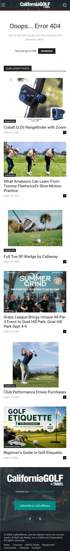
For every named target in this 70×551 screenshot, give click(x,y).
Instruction (10, 175)
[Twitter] (40, 519)
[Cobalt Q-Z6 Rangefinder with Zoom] (35, 99)
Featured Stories (12, 446)
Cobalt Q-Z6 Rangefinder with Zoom (35, 127)
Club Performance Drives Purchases (35, 392)
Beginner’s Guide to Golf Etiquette (33, 452)
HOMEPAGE (47, 51)
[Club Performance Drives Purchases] (35, 364)
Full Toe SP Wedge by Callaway (31, 256)
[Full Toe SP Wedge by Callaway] (35, 228)
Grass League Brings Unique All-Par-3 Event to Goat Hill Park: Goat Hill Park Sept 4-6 (35, 322)
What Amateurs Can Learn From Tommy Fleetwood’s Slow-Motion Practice (32, 186)
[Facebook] (30, 519)
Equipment (10, 121)
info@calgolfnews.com (41, 491)
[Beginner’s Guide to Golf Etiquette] (35, 427)
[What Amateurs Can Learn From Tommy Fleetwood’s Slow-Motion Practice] (35, 159)
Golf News (9, 310)
